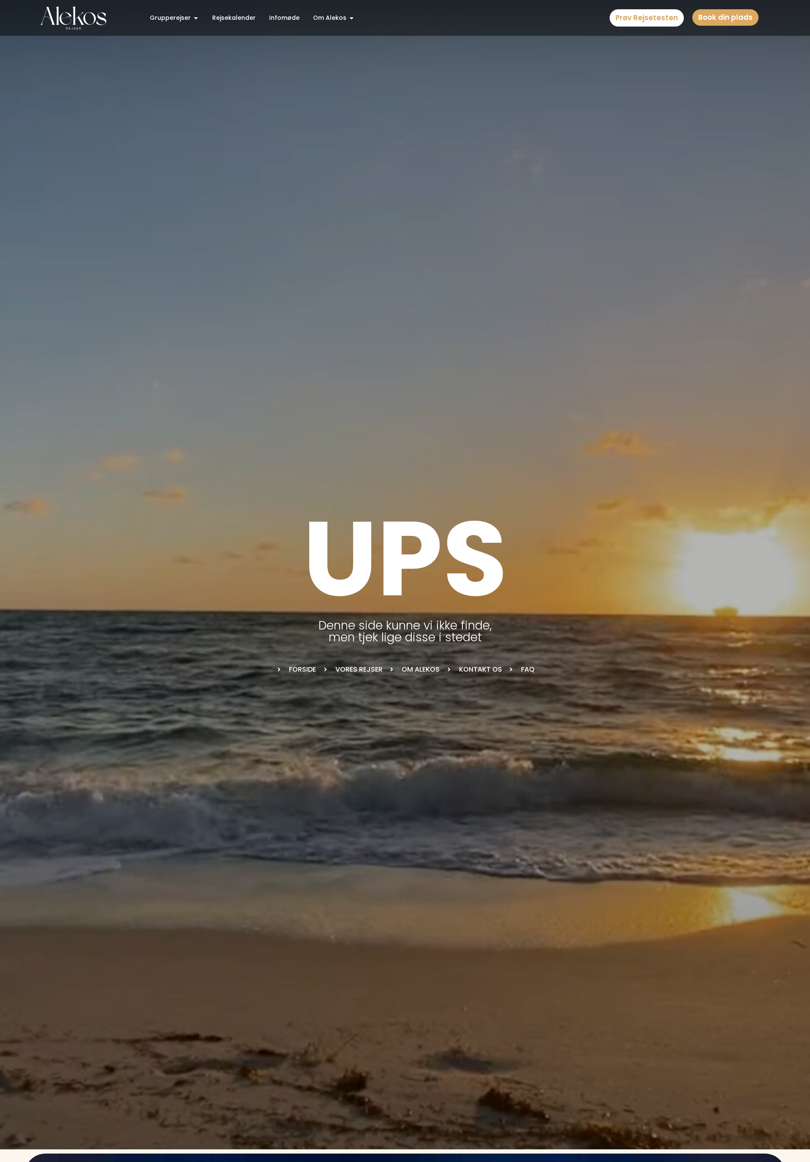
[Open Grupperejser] (196, 17)
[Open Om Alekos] (351, 17)
